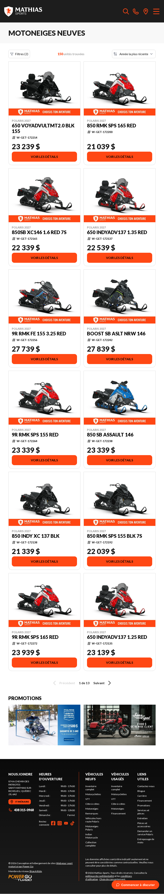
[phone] (136, 11)
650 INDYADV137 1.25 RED (117, 637)
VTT (87, 799)
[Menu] (156, 11)
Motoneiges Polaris (91, 828)
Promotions (143, 805)
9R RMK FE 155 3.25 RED (39, 333)
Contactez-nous (146, 786)
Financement (118, 813)
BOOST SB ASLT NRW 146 (116, 333)
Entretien (142, 818)
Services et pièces (143, 812)
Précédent (67, 683)
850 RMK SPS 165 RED (111, 125)
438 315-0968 (24, 810)
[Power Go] (43, 878)
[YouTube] (66, 823)
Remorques (91, 813)
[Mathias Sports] (23, 11)
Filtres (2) (21, 54)
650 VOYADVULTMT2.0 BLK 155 (43, 128)
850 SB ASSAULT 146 (110, 434)
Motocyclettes (93, 794)
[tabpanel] (57, 801)
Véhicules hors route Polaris (93, 820)
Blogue (141, 791)
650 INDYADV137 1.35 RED (117, 232)
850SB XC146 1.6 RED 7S (39, 232)
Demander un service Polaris (145, 833)
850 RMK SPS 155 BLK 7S (114, 536)
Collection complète (90, 844)
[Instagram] (59, 823)
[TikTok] (72, 823)
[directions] (146, 11)
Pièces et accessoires (143, 825)
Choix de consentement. (112, 879)
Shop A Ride (35, 871)
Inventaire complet (90, 788)
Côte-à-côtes (92, 803)
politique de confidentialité (99, 876)
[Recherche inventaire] (126, 11)
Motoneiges (91, 808)
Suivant (99, 683)
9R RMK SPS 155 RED (35, 434)
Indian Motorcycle (91, 836)
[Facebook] (53, 823)
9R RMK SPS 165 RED (35, 637)
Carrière (142, 795)
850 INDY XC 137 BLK (35, 536)
